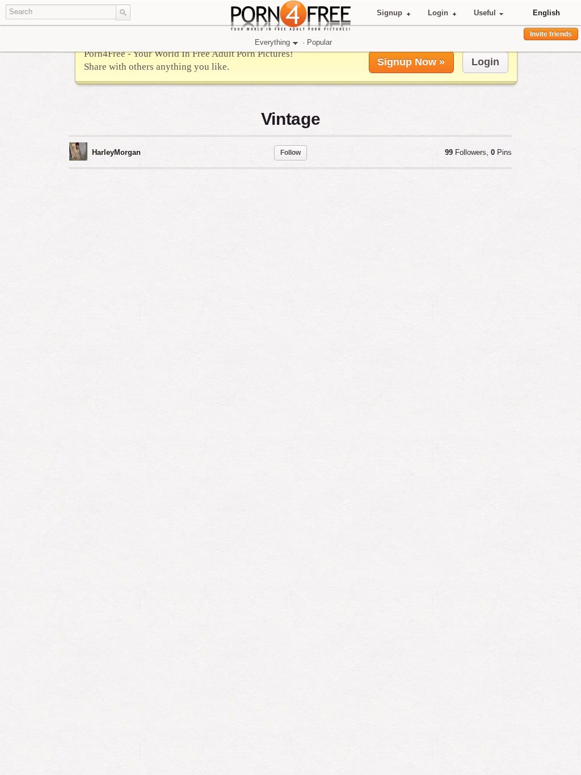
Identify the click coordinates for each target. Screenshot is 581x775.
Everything (272, 42)
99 (465, 152)
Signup (389, 13)
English (546, 13)
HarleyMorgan (116, 152)
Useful (485, 13)
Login (438, 13)
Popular (319, 42)
